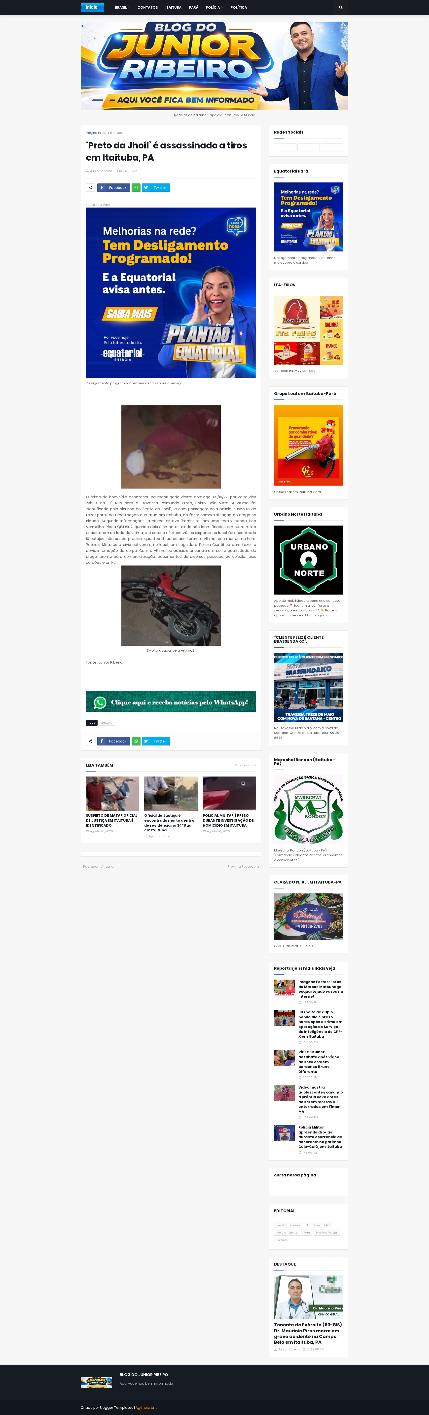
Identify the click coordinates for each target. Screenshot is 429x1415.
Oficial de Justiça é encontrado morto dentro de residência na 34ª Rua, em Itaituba (169, 823)
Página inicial (96, 132)
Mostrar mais (245, 765)
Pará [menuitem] (193, 7)
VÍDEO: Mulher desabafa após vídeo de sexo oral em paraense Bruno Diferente (318, 1062)
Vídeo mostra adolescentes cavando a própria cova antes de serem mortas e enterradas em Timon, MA (320, 1099)
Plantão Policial (327, 1233)
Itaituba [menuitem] (173, 7)
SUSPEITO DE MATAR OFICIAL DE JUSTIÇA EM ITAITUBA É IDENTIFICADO (111, 820)
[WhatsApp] (136, 187)
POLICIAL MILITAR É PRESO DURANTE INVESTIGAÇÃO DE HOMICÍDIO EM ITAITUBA (228, 820)
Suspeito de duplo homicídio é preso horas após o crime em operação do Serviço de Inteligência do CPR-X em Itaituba (320, 1024)
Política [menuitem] (239, 7)
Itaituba (116, 132)
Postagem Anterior (99, 866)
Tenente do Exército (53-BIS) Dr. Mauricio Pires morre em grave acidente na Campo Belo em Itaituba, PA (308, 1333)
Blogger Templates (116, 1407)
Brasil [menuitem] (121, 7)
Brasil (280, 1225)
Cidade (295, 1225)
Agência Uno (147, 1407)
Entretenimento (318, 1225)
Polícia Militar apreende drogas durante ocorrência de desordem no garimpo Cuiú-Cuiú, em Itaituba (320, 1137)
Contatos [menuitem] (148, 7)
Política (282, 1240)
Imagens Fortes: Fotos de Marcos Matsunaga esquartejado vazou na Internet (320, 989)
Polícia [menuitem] (213, 7)
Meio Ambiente (287, 1233)
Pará (307, 1233)
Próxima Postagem (243, 866)
